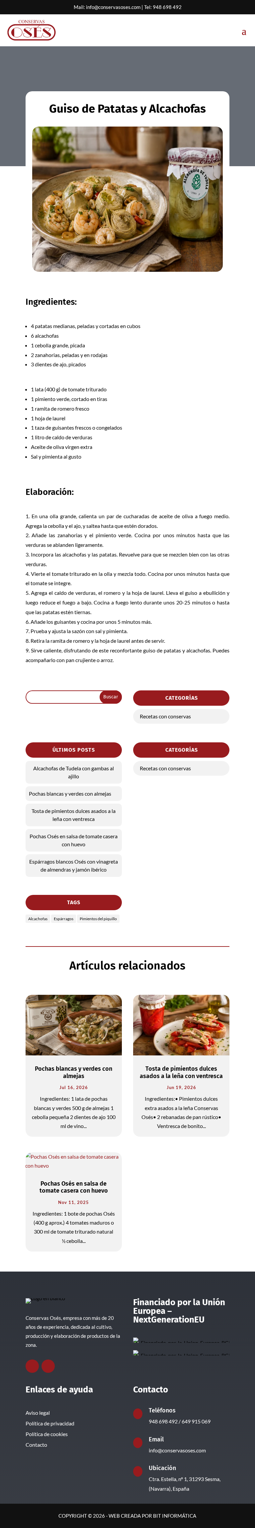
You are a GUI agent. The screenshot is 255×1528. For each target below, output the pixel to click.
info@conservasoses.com (113, 7)
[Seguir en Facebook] (32, 1366)
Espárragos (63, 918)
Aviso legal (38, 1412)
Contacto (36, 1444)
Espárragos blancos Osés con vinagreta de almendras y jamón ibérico (73, 865)
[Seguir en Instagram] (48, 1366)
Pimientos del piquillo (98, 918)
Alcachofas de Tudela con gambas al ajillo (73, 772)
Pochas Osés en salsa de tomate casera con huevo (74, 840)
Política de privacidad (50, 1423)
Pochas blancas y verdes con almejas (70, 793)
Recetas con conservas (165, 716)
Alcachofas (37, 918)
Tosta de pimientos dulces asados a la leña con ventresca (74, 815)
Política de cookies (47, 1434)
